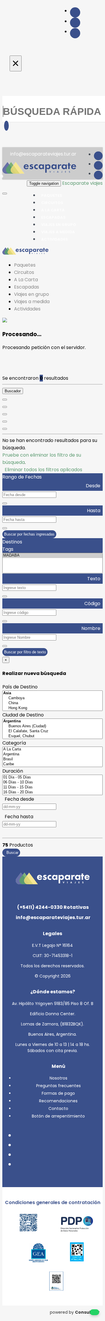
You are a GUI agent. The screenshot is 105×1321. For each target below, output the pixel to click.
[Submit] (6, 125)
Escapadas (26, 287)
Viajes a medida (32, 301)
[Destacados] (4, 399)
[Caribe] (52, 764)
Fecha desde (18, 799)
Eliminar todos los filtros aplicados (42, 469)
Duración (12, 771)
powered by (75, 1312)
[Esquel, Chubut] (52, 736)
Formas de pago (58, 1093)
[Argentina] (52, 754)
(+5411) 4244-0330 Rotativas (52, 907)
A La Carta (26, 279)
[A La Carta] (52, 749)
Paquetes (25, 265)
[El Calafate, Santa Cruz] (52, 731)
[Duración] (4, 414)
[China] (52, 703)
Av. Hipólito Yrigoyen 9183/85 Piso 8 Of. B (52, 1003)
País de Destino (20, 686)
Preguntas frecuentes (58, 1086)
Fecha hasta (17, 816)
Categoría (14, 743)
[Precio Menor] (4, 421)
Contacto (58, 1108)
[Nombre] (4, 407)
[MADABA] (52, 555)
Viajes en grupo (31, 294)
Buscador (13, 391)
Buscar (11, 852)
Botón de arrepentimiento (58, 1116)
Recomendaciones (58, 1101)
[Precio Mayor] (4, 429)
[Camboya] (52, 698)
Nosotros (58, 1078)
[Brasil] (52, 759)
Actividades (54, 239)
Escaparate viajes (82, 183)
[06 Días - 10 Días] (52, 782)
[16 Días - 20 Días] (52, 792)
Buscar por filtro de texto (25, 652)
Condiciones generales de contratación (52, 1202)
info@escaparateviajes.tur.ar (42, 154)
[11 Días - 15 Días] (52, 787)
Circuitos (24, 272)
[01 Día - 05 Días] (52, 777)
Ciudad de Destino (23, 715)
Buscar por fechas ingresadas (29, 534)
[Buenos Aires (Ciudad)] (52, 726)
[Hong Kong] (52, 708)
